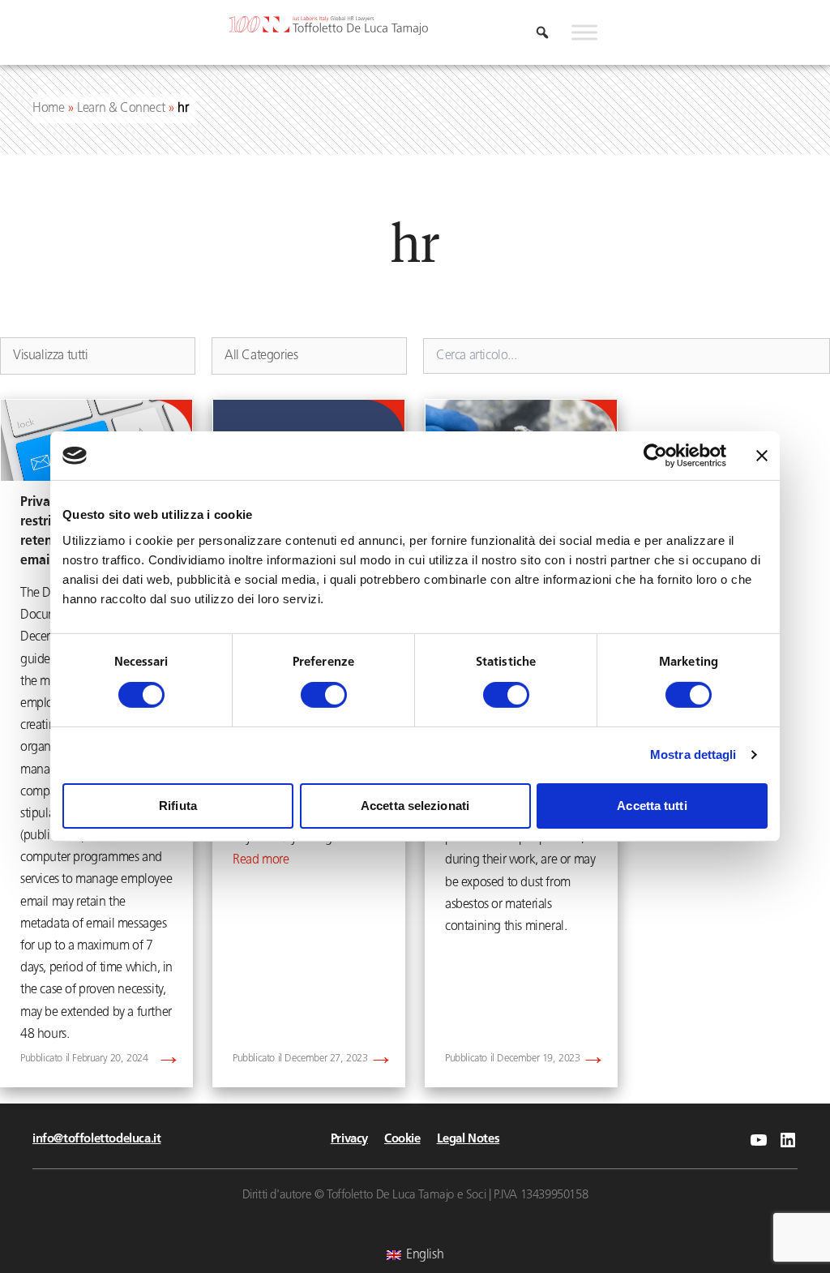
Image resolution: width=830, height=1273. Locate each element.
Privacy (349, 1140)
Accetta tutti (652, 805)
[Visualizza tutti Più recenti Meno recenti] (97, 356)
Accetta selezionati (415, 805)
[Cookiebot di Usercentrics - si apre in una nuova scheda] (655, 456)
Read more (261, 860)
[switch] (324, 695)
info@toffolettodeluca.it (96, 1140)
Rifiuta (178, 805)
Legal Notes (468, 1140)
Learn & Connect (121, 108)
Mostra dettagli (693, 754)
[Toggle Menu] (584, 32)
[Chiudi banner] (762, 455)
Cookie (402, 1140)
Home (48, 108)
